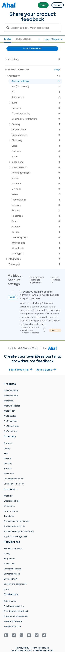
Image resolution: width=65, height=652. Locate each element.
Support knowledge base (15, 536)
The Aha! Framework (13, 548)
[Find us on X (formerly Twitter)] (21, 635)
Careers (7, 458)
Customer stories (12, 574)
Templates (9, 516)
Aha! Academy (10, 431)
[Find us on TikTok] (44, 635)
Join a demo (46, 369)
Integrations (9, 558)
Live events (9, 506)
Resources (23, 38)
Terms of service (40, 648)
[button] (39, 39)
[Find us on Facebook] (13, 635)
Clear (57, 69)
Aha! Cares (9, 473)
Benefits (8, 468)
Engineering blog (12, 501)
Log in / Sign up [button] (52, 39)
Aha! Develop (10, 416)
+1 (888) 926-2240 (13, 621)
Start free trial (20, 369)
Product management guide (17, 521)
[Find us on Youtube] (29, 635)
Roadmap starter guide (14, 526)
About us (8, 443)
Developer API (10, 579)
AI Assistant (9, 563)
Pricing (7, 553)
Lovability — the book (14, 484)
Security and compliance (15, 584)
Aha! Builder (9, 411)
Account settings (31, 333)
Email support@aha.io (14, 606)
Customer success (12, 569)
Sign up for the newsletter (16, 616)
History (7, 448)
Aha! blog (8, 496)
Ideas (7, 38)
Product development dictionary (19, 531)
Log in (6, 589)
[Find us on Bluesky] (36, 635)
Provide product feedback (16, 611)
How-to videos (11, 511)
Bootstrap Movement (14, 479)
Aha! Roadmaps (11, 390)
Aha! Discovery (11, 395)
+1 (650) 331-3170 (12, 626)
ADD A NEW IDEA (33, 48)
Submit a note (10, 601)
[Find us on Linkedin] (6, 635)
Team (6, 453)
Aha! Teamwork (11, 421)
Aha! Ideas (8, 401)
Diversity (8, 463)
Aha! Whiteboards (12, 406)
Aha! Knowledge (11, 426)
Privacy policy (22, 648)
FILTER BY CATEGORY (18, 69)
